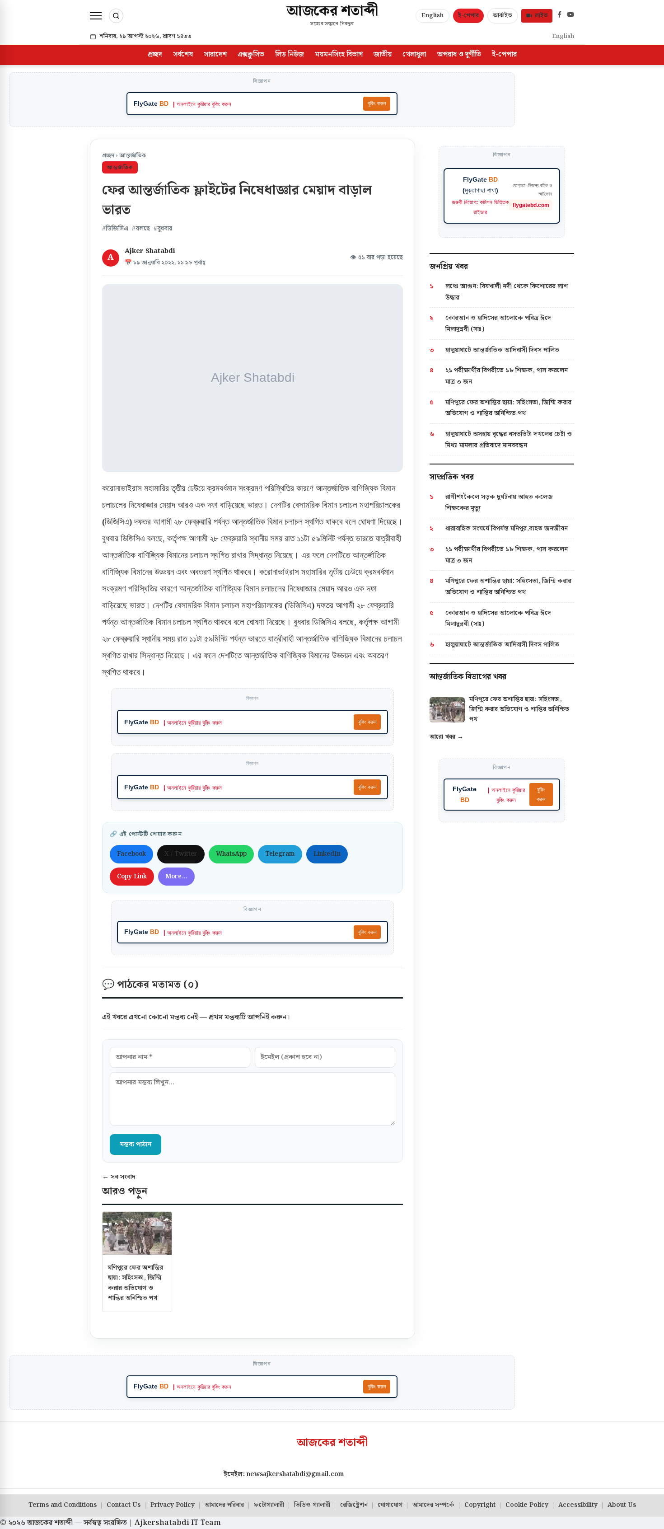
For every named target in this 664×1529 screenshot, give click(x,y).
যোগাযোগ (390, 1505)
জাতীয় (383, 54)
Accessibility (578, 1505)
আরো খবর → (446, 737)
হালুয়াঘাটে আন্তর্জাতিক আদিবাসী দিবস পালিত (502, 350)
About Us (622, 1505)
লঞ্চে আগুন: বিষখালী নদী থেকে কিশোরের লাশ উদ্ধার (506, 292)
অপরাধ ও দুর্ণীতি (459, 54)
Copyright (480, 1505)
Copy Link (132, 877)
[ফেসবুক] (559, 16)
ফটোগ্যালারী (269, 1505)
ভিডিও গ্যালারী (312, 1505)
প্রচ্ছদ (155, 54)
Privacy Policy (172, 1505)
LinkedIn (327, 854)
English (432, 15)
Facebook (131, 854)
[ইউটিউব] (570, 16)
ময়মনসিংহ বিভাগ (339, 54)
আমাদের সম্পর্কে (433, 1505)
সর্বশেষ (183, 54)
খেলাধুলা (414, 54)
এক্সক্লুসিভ (251, 54)
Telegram (280, 854)
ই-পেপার (468, 15)
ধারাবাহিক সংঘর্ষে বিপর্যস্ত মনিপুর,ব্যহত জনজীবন (506, 528)
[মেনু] (96, 15)
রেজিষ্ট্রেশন (354, 1505)
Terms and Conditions (62, 1505)
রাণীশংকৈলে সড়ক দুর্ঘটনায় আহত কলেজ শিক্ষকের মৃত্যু (499, 502)
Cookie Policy (526, 1505)
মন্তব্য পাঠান (135, 1144)
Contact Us (123, 1505)
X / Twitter (180, 854)
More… (176, 877)
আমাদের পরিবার (224, 1505)
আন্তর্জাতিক (132, 155)
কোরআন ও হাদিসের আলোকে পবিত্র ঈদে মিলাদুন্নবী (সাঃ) (498, 323)
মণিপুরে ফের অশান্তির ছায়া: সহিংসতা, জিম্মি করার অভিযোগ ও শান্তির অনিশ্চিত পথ (135, 1282)
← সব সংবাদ (119, 1177)
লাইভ (541, 15)
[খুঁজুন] (116, 16)
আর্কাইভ (502, 15)
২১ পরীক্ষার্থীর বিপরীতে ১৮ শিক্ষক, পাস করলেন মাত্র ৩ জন (506, 376)
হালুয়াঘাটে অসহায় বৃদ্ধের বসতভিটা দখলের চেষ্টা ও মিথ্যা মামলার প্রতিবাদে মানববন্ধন (508, 439)
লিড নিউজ (289, 54)
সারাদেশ (215, 54)
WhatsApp (231, 854)
